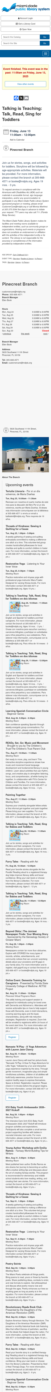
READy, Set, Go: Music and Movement (27, 745)
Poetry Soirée (13, 1263)
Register (12, 1037)
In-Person (38, 258)
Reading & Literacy (27, 258)
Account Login (26, 18)
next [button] (45, 333)
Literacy (18, 262)
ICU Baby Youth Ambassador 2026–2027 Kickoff (25, 1108)
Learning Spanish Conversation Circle (27, 712)
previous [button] (7, 333)
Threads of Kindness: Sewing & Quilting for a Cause (23, 527)
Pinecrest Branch (21, 149)
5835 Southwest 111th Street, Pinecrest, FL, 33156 (23, 430)
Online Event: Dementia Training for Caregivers (27, 984)
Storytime (16, 258)
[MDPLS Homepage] (25, 7)
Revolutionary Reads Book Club (24, 1309)
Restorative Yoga (25, 565)
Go (45, 36)
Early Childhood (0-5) (20, 255)
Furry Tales (22, 861)
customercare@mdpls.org (13, 291)
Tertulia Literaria (23, 492)
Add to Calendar (17, 139)
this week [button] (25, 333)
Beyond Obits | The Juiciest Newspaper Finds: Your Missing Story (27, 935)
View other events (25, 84)
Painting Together (16, 794)
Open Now (26, 29)
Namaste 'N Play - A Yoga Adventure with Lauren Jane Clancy (26, 1048)
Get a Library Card (26, 23)
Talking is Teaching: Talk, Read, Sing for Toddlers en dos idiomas (26, 597)
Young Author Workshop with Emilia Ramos (27, 1150)
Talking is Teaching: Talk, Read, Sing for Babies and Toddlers (26, 825)
